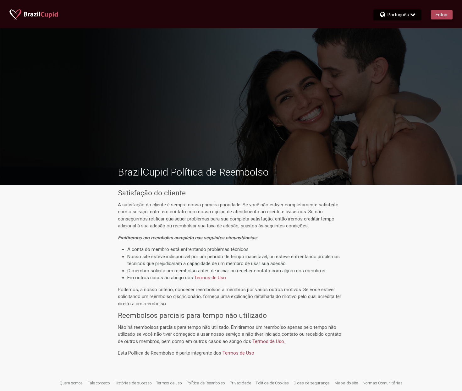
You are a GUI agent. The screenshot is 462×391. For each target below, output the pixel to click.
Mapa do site (346, 383)
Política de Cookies (272, 383)
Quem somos (71, 383)
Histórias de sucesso (132, 383)
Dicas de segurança (312, 383)
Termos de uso (169, 383)
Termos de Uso (210, 277)
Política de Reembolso (205, 383)
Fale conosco (98, 383)
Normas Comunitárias (383, 383)
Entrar (442, 15)
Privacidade (240, 383)
